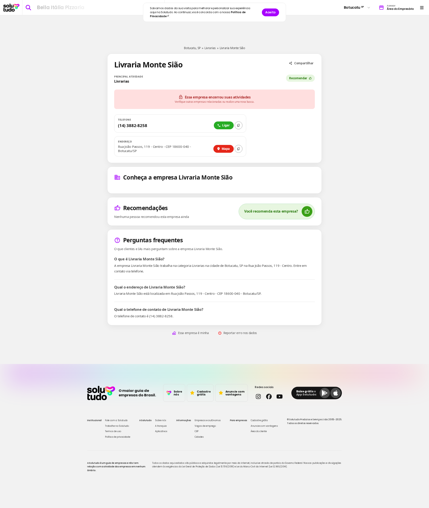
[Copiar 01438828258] (238, 125)
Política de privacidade (117, 437)
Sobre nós (160, 420)
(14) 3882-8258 (132, 125)
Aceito (270, 12)
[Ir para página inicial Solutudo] (11, 8)
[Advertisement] (214, 29)
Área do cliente (259, 431)
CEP (196, 431)
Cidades (199, 437)
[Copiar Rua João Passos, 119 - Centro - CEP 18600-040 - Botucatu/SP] (238, 149)
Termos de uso (113, 431)
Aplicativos (161, 431)
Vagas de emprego (205, 426)
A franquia (161, 426)
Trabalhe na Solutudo (117, 426)
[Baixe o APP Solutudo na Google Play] (325, 393)
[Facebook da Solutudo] (268, 396)
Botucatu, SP (192, 48)
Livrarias (210, 48)
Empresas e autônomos (208, 420)
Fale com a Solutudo (116, 420)
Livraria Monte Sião (232, 48)
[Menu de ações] (422, 7)
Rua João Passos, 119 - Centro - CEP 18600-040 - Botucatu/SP (154, 148)
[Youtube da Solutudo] (279, 396)
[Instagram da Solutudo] (258, 396)
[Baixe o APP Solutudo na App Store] (335, 393)
